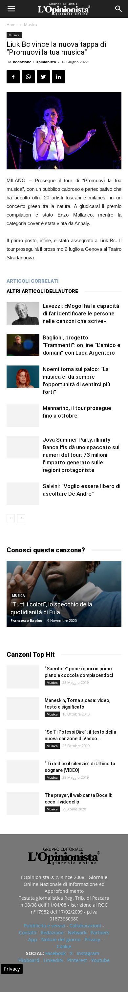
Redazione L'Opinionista (34, 61)
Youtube (100, 960)
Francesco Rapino (26, 620)
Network (77, 932)
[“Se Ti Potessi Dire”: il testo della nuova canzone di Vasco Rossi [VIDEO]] (23, 740)
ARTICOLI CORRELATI (32, 281)
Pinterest (77, 960)
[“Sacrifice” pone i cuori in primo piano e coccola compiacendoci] (23, 676)
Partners (100, 932)
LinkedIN (53, 960)
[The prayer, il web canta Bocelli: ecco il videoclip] (23, 803)
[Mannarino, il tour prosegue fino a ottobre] (23, 415)
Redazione (52, 932)
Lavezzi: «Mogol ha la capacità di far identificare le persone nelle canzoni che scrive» (81, 313)
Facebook (55, 953)
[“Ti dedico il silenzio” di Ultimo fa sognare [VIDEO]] (23, 771)
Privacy (92, 939)
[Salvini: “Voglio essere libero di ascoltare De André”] (23, 493)
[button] (119, 9)
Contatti (27, 932)
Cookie (64, 946)
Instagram (88, 953)
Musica (30, 24)
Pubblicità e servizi (44, 925)
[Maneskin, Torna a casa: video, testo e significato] (23, 708)
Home (12, 24)
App (32, 939)
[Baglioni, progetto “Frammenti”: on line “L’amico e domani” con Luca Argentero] (23, 345)
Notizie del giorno (60, 939)
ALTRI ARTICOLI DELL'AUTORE (42, 291)
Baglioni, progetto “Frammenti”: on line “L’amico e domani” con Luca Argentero (81, 345)
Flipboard (28, 960)
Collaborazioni (85, 925)
